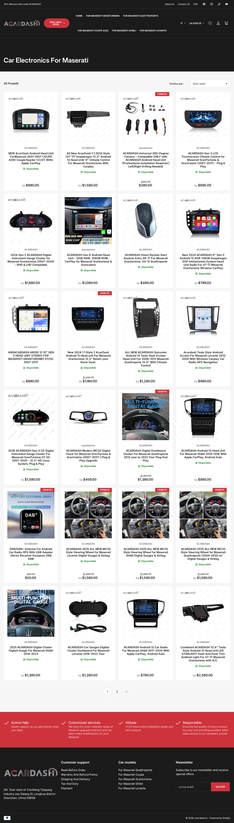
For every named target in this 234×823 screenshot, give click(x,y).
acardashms (145, 147)
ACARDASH (30, 147)
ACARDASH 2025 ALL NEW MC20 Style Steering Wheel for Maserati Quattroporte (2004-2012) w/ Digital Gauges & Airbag (203, 554)
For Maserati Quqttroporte (135, 770)
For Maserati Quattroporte (140, 15)
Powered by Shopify (220, 818)
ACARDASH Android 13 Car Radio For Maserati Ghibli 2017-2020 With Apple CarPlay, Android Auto (145, 651)
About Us (169, 4)
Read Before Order (73, 770)
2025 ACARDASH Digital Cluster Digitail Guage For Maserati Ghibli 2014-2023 (31, 651)
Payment (66, 788)
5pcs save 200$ (55, 23)
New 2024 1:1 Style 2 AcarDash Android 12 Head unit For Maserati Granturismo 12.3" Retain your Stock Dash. (88, 357)
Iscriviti (220, 786)
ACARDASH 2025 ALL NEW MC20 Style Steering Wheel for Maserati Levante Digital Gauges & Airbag (88, 552)
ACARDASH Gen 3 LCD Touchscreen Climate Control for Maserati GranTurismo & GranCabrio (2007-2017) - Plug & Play (203, 160)
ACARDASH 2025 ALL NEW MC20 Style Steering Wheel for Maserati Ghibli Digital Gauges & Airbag (145, 552)
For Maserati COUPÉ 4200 (93, 30)
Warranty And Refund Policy (79, 774)
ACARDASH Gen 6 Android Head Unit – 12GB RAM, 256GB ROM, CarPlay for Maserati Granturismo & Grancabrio (88, 259)
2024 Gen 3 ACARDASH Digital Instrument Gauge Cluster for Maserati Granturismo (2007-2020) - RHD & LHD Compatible (30, 259)
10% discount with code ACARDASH (22, 4)
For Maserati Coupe (131, 774)
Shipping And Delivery (75, 779)
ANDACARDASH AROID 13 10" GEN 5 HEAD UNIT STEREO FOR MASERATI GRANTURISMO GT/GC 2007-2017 (31, 357)
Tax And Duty (69, 783)
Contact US (184, 4)
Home (79, 15)
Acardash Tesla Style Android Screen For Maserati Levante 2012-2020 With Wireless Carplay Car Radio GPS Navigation (203, 357)
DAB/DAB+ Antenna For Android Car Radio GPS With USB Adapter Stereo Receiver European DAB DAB (31, 554)
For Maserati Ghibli (124, 30)
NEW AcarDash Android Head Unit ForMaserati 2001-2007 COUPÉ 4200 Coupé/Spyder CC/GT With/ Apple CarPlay (31, 158)
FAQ (195, 4)
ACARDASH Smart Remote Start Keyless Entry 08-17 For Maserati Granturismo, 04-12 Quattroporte (146, 258)
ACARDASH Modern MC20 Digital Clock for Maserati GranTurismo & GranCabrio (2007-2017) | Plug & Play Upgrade (88, 455)
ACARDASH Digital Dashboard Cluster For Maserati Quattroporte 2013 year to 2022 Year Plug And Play (145, 455)
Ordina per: (176, 83)
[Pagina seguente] (126, 692)
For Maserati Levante (153, 30)
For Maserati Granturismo (103, 15)
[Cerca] (210, 23)
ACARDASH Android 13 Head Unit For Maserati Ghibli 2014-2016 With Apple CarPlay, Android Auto (203, 454)
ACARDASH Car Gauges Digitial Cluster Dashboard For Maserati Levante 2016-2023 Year (88, 651)
